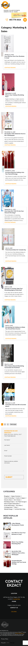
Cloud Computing (9, 498)
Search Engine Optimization (11, 503)
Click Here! (14, 611)
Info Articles (17, 500)
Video (15, 507)
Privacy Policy (4, 639)
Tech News (19, 505)
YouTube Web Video (19, 509)
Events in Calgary (20, 498)
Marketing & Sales (9, 501)
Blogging (6, 496)
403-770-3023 (15, 19)
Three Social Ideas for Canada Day (15, 250)
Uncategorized (8, 507)
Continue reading (10, 67)
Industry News (8, 500)
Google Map (16, 599)
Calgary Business (15, 496)
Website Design (8, 509)
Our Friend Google (21, 501)
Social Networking (9, 505)
